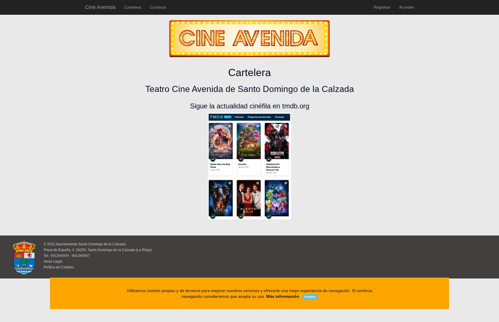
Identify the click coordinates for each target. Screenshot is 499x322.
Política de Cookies (59, 267)
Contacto (158, 7)
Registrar (382, 7)
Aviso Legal (53, 261)
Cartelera (132, 7)
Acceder (406, 7)
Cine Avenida (100, 7)
